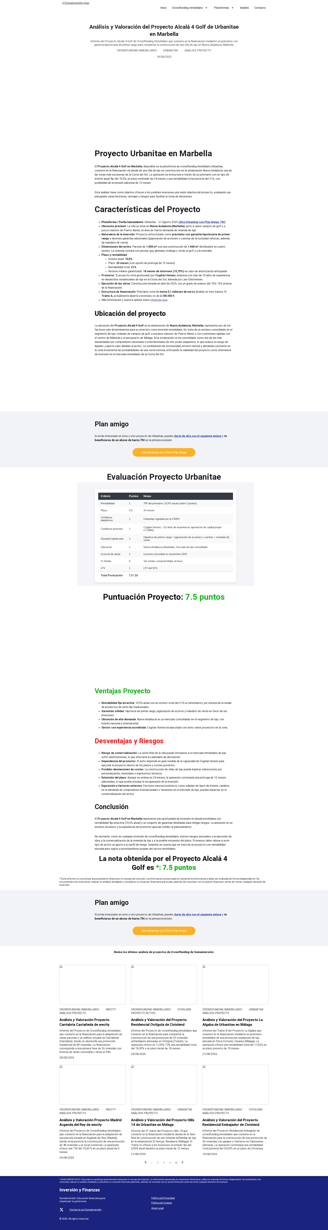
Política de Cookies (161, 1202)
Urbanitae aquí (158, 300)
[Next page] (182, 1163)
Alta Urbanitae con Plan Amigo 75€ (202, 222)
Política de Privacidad (163, 1198)
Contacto (260, 7)
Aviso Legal (157, 1208)
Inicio (163, 7)
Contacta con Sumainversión (85, 1209)
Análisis (244, 7)
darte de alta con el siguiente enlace (197, 436)
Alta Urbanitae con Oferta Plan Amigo (164, 452)
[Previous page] (145, 1163)
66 (176, 1163)
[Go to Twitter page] (61, 1210)
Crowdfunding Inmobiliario (187, 7)
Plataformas (221, 7)
